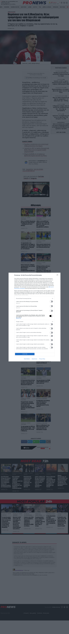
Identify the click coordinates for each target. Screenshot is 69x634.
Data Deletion (27, 358)
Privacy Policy (42, 358)
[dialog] (34, 317)
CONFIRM (24, 354)
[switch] (51, 301)
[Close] (58, 275)
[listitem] (34, 298)
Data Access (34, 358)
